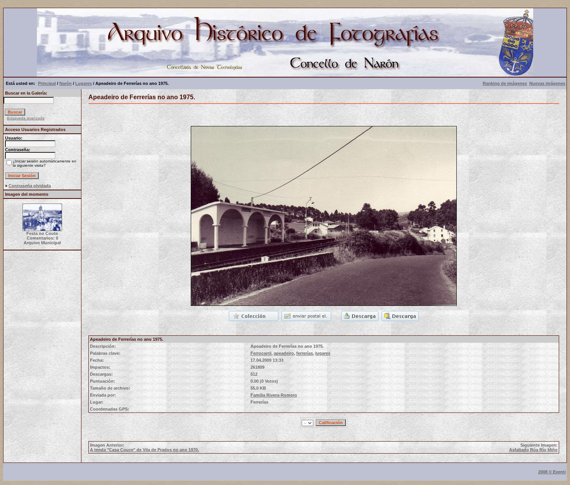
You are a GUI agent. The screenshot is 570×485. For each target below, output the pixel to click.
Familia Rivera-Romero (273, 395)
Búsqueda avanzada (26, 118)
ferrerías (304, 353)
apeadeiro (284, 353)
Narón (65, 83)
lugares (322, 353)
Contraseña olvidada (30, 185)
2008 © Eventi (552, 471)
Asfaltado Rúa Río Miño (533, 449)
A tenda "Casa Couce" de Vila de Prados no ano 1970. (144, 449)
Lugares (83, 83)
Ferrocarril (260, 353)
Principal (47, 83)
